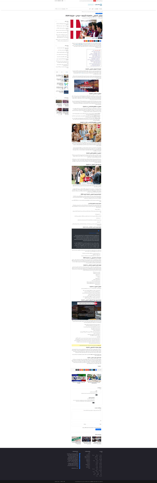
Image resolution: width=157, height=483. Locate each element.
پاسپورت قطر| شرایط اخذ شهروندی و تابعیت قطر (59, 113)
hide (93, 50)
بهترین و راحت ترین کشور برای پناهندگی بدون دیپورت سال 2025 (59, 87)
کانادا (98, 474)
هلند (94, 471)
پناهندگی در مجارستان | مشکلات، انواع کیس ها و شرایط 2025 (86, 0)
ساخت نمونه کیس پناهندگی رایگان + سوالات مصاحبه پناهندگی (59, 80)
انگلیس (96, 459)
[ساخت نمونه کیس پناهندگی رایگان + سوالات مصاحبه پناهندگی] (66, 80)
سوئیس (100, 466)
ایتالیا (101, 460)
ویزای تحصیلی (96, 11)
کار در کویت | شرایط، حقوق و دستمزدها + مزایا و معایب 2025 (97, 443)
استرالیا (96, 456)
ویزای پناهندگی (88, 460)
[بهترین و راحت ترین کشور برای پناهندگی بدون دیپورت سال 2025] (66, 88)
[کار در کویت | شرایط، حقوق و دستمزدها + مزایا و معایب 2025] (96, 439)
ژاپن (84, 185)
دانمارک (94, 43)
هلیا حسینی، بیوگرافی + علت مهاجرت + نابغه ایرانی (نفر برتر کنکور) (59, 76)
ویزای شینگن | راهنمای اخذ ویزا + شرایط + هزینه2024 (62, 39)
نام (100, 420)
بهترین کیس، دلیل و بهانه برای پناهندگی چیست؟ (59, 91)
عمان (97, 466)
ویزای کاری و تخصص (87, 456)
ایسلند (97, 460)
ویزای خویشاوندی (87, 464)
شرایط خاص (88, 465)
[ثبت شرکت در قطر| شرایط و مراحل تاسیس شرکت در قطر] (59, 101)
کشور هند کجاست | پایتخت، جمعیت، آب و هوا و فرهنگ (65, 104)
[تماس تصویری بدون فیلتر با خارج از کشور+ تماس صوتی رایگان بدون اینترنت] (66, 84)
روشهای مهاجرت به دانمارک (79, 44)
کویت (94, 474)
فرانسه (100, 467)
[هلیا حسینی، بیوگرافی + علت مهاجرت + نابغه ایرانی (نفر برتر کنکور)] (66, 76)
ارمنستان (100, 456)
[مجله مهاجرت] (94, 4)
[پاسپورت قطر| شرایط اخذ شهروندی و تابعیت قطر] (59, 109)
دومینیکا (100, 463)
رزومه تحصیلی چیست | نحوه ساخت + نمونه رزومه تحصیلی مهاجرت (88, 345)
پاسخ (93, 402)
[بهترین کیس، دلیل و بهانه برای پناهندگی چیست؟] (66, 92)
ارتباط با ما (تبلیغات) (57, 481)
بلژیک (94, 460)
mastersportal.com (92, 233)
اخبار (89, 468)
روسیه (79, 185)
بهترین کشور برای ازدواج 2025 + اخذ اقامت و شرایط (62, 34)
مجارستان (100, 470)
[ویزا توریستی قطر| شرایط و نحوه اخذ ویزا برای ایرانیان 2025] (76, 439)
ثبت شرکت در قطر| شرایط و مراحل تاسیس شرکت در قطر (59, 104)
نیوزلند (97, 471)
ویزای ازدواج (88, 461)
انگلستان (100, 459)
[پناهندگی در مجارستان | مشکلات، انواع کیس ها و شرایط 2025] (86, 439)
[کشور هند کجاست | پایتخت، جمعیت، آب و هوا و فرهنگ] (65, 101)
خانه (101, 11)
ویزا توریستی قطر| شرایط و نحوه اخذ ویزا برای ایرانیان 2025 (76, 443)
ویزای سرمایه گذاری (87, 457)
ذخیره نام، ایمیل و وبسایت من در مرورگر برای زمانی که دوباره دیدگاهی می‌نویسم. (91, 427)
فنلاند (97, 467)
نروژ (101, 471)
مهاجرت (99, 11)
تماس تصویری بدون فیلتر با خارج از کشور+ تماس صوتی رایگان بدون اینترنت (60, 83)
